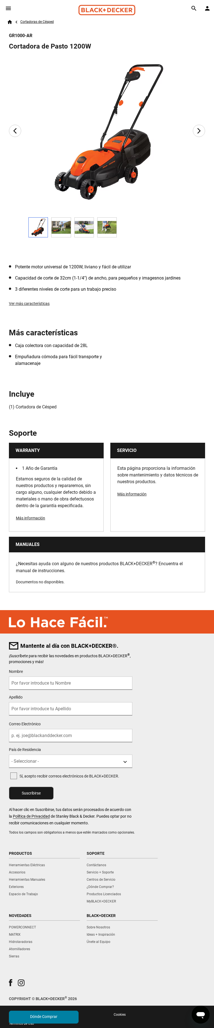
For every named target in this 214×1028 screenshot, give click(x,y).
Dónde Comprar (43, 1016)
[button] (10, 982)
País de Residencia (25, 749)
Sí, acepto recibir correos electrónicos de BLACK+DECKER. (69, 776)
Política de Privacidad (31, 816)
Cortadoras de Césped (37, 22)
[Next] (199, 131)
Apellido (16, 697)
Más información (30, 518)
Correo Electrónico (25, 724)
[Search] (194, 8)
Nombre (16, 671)
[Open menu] (8, 8)
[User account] (207, 8)
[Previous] (15, 131)
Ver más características (29, 303)
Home (10, 22)
